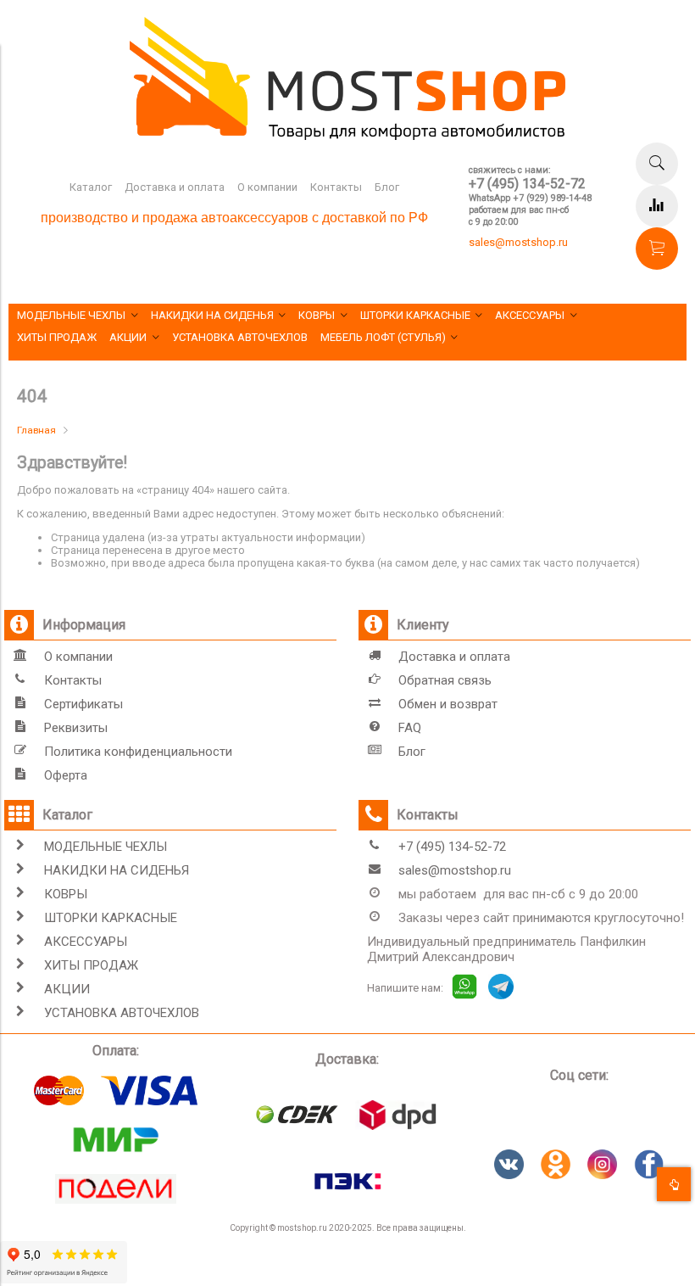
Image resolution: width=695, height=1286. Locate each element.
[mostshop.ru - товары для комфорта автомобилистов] (347, 136)
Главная (36, 430)
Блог (387, 187)
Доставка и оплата (175, 187)
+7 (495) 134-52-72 (527, 184)
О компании (267, 187)
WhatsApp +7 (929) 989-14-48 (530, 198)
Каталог (91, 187)
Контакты (336, 187)
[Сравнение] (657, 206)
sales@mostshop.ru (518, 242)
